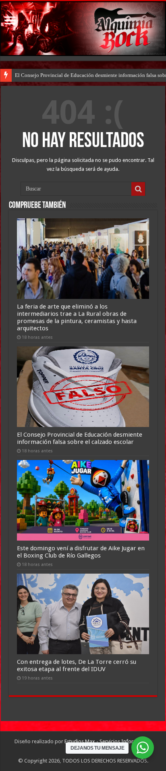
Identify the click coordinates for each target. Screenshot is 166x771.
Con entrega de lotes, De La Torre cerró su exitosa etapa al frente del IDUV (76, 665)
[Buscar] (138, 189)
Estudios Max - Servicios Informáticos (107, 741)
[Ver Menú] (10, 21)
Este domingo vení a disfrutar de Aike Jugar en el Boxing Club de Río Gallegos (81, 552)
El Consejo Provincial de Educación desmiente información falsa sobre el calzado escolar (79, 438)
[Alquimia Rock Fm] (83, 28)
